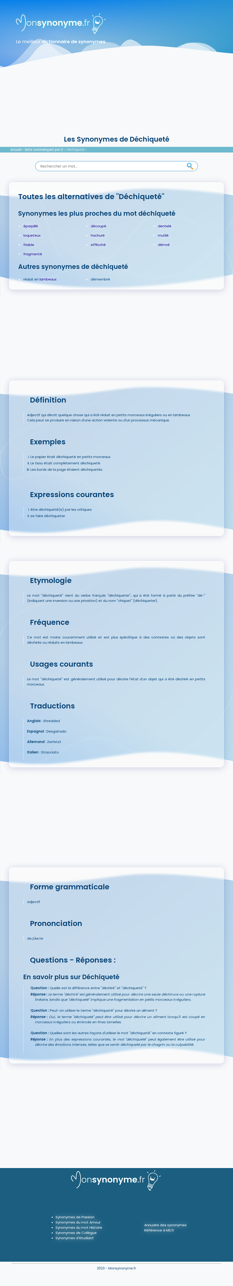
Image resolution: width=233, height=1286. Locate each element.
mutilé (163, 235)
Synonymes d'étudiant (75, 1238)
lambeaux (48, 279)
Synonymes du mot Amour (78, 1222)
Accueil (15, 150)
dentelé (164, 226)
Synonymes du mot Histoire (79, 1227)
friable (28, 244)
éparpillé (30, 226)
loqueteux (32, 235)
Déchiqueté (76, 150)
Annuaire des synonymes (165, 1225)
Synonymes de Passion (75, 1217)
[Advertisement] (116, 100)
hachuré (98, 235)
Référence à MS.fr (159, 1230)
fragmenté (32, 254)
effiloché (98, 244)
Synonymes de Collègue (76, 1232)
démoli (164, 244)
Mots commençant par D (44, 150)
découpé (98, 226)
